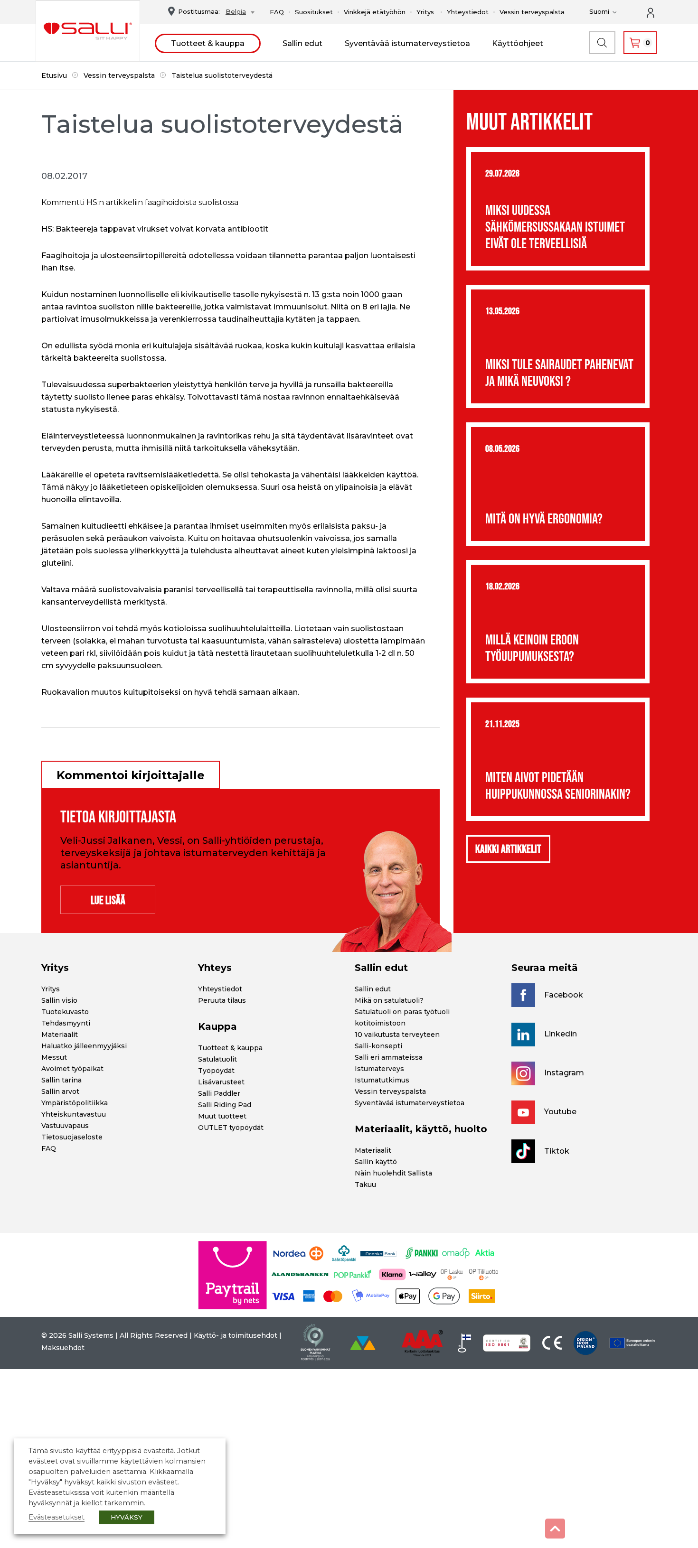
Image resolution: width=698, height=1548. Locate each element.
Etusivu (54, 75)
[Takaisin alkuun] (555, 1529)
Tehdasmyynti (65, 1023)
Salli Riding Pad (224, 1104)
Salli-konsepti (378, 1046)
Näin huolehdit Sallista (393, 1173)
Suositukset (314, 12)
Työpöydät (216, 1070)
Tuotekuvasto (65, 1011)
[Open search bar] (602, 42)
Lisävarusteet (221, 1082)
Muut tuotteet (222, 1116)
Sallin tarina (61, 1080)
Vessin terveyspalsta (532, 12)
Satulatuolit (217, 1059)
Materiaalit (59, 1034)
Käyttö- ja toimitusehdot (235, 1335)
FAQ (277, 12)
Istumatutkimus (382, 1080)
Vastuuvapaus (65, 1125)
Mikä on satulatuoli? (389, 1000)
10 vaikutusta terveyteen (397, 1034)
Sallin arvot (60, 1091)
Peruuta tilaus (222, 1000)
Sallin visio (59, 1000)
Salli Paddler (219, 1093)
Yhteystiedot (468, 12)
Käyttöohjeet (517, 43)
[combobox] (237, 12)
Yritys (425, 12)
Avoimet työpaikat (72, 1068)
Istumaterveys (379, 1068)
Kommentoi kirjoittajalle (131, 775)
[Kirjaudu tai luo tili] (656, 12)
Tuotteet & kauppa (208, 43)
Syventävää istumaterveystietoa (407, 43)
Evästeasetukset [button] (56, 1517)
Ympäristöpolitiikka (74, 1103)
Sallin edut (302, 43)
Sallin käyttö (376, 1161)
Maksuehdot (63, 1347)
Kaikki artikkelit (508, 848)
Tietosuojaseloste (72, 1137)
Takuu (365, 1184)
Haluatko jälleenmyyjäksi (84, 1046)
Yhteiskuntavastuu (73, 1114)
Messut (54, 1057)
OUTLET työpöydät (231, 1127)
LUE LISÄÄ (108, 900)
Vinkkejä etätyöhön (375, 12)
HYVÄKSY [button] (126, 1517)
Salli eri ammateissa (389, 1057)
